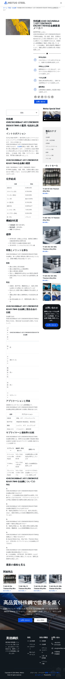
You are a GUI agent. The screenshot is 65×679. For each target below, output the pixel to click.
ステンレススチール (51, 146)
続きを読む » (46, 193)
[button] (35, 97)
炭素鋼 (48, 143)
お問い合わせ (55, 638)
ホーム (5, 8)
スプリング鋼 (49, 155)
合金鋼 (14, 8)
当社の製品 (43, 637)
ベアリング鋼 (49, 149)
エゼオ (53, 675)
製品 (9, 8)
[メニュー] (61, 3)
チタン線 (48, 158)
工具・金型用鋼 (50, 140)
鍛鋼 (47, 152)
